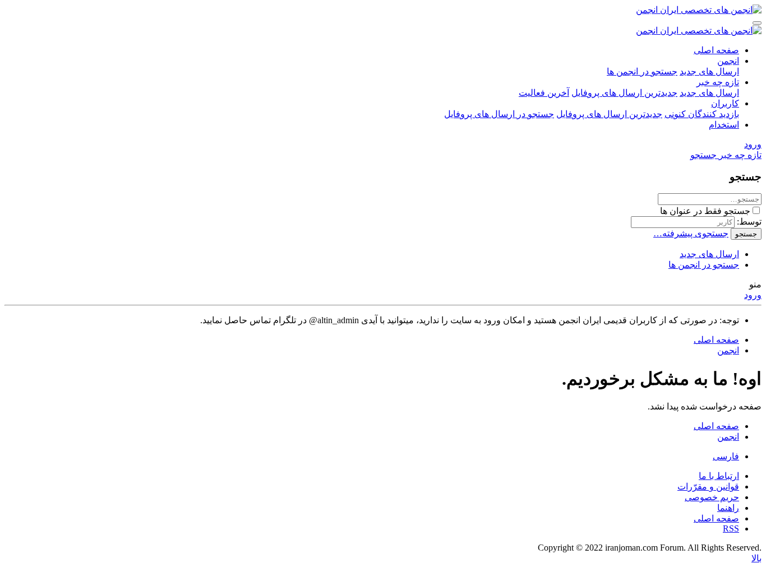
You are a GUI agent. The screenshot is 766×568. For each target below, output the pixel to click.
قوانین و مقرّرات (708, 486)
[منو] (757, 23)
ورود (753, 295)
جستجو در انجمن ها (642, 71)
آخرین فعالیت (544, 92)
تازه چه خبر (717, 82)
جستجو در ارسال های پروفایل (499, 114)
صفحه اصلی (716, 50)
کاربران (725, 103)
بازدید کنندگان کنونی (702, 114)
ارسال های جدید (709, 71)
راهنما (728, 508)
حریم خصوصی (712, 497)
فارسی (726, 456)
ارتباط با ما (719, 476)
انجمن (728, 61)
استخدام (724, 124)
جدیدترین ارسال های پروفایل (624, 92)
